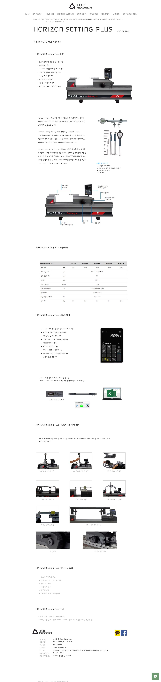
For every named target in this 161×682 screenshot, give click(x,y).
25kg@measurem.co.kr (60, 647)
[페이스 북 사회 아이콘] (124, 633)
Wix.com (66, 681)
